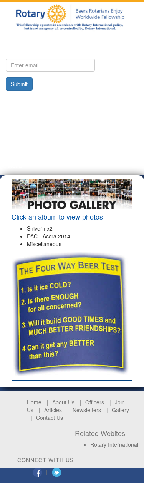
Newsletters (87, 410)
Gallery (120, 410)
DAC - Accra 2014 (48, 236)
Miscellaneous (44, 244)
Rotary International (114, 444)
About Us (63, 402)
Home (34, 402)
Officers (94, 402)
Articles (53, 410)
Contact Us (49, 417)
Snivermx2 (40, 228)
